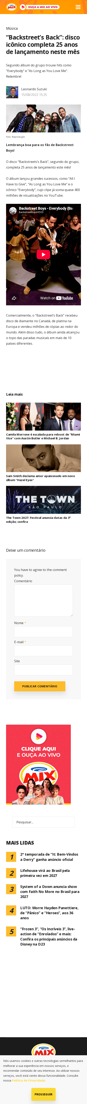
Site (17, 661)
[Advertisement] (48, 373)
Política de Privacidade (28, 1080)
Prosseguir (44, 1094)
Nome (20, 623)
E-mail (20, 642)
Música (12, 28)
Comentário (23, 581)
